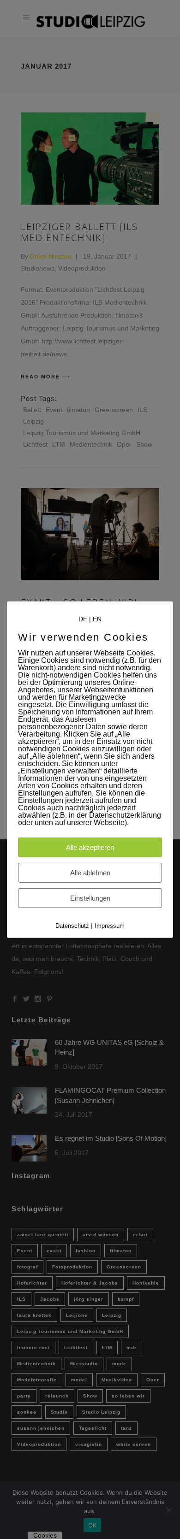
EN (97, 618)
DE (82, 618)
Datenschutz (72, 925)
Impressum (110, 925)
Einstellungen (90, 898)
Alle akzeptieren (90, 847)
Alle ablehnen (90, 873)
